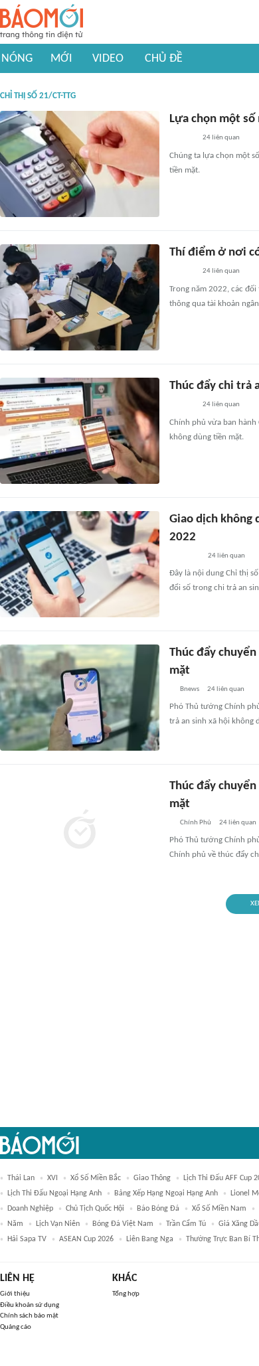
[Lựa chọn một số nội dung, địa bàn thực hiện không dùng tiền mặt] (79, 164)
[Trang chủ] (41, 22)
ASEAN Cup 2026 (86, 1239)
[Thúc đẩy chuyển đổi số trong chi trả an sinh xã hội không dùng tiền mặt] (79, 698)
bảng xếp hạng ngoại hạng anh (166, 1193)
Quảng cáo (15, 1327)
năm (15, 1224)
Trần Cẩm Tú (186, 1224)
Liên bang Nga (149, 1239)
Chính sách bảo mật (29, 1316)
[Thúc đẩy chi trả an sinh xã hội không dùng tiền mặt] (79, 431)
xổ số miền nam (219, 1209)
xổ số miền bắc (95, 1178)
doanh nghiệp (30, 1209)
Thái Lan (21, 1178)
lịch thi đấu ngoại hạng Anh (54, 1193)
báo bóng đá (158, 1209)
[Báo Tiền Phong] (182, 406)
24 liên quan (221, 137)
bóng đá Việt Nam (122, 1224)
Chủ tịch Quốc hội (95, 1209)
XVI (52, 1178)
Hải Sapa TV (26, 1239)
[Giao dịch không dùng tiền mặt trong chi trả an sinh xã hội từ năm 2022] (79, 564)
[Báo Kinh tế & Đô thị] (182, 139)
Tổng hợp (125, 1294)
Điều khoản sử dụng (29, 1305)
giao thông (152, 1178)
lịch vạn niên (58, 1224)
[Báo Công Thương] (184, 556)
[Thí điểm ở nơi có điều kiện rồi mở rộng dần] (79, 297)
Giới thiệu (15, 1294)
